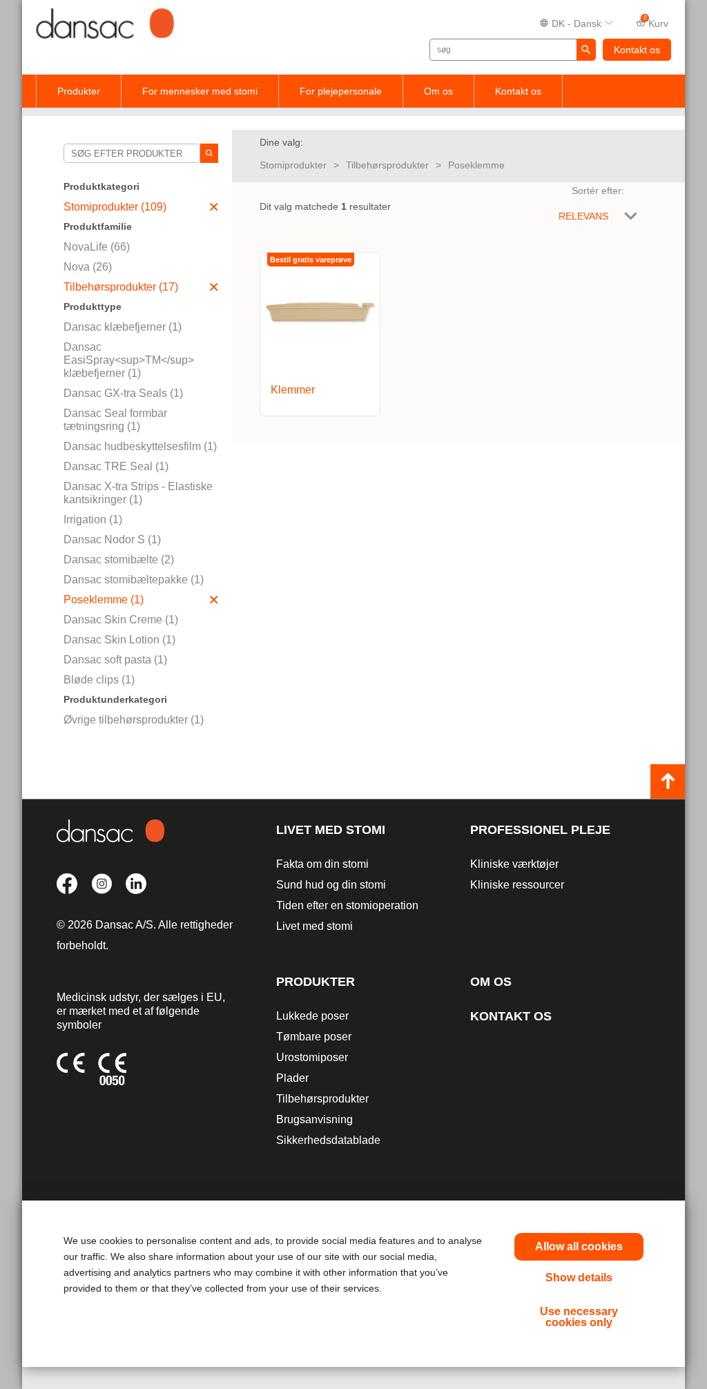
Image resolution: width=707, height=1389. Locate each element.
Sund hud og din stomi (331, 885)
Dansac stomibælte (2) (119, 559)
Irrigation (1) (93, 519)
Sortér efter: (598, 190)
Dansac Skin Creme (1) (121, 619)
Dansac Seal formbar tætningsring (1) (115, 419)
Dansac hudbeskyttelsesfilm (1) (140, 446)
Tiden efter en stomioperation (347, 905)
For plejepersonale (341, 91)
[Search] (209, 153)
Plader (292, 1078)
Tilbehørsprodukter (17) (121, 287)
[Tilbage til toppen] (667, 781)
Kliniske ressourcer (517, 885)
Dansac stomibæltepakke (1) (134, 579)
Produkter (78, 91)
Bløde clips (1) (99, 680)
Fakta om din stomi (322, 864)
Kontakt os (637, 49)
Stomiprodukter (293, 165)
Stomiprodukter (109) (115, 207)
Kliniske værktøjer (514, 864)
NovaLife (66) (97, 247)
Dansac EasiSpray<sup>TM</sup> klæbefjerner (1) (129, 360)
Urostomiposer (312, 1057)
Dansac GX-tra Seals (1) (123, 393)
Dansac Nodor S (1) (112, 539)
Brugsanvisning (314, 1119)
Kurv (656, 22)
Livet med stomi (330, 830)
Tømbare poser (313, 1036)
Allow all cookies (579, 1246)
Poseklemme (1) (104, 599)
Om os (438, 91)
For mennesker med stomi (200, 91)
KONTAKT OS (511, 1016)
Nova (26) (88, 267)
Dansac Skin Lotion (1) (119, 639)
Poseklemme (476, 165)
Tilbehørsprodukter (387, 165)
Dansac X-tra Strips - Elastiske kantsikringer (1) (138, 492)
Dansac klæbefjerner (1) (123, 327)
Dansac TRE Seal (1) (116, 466)
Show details (578, 1277)
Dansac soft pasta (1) (115, 660)
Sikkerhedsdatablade (328, 1140)
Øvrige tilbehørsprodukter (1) (134, 720)
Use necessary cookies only (579, 1316)
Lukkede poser (312, 1016)
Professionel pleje (540, 830)
